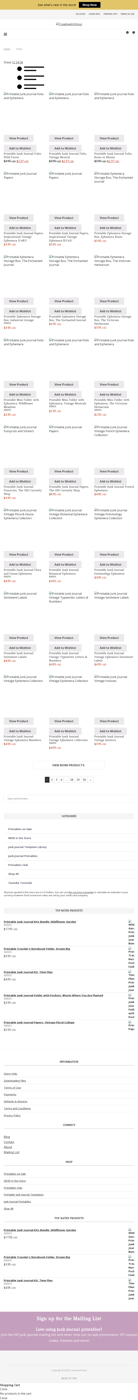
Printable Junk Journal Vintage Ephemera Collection (68, 738)
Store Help (94, 14)
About (8, 1147)
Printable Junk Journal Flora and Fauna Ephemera (22, 571)
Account (80, 14)
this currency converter (81, 892)
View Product (18, 138)
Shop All (13, 874)
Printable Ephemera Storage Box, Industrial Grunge (22, 318)
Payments (10, 1094)
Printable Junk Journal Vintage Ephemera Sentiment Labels (113, 656)
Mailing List (11, 1152)
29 (78, 780)
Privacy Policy (12, 1115)
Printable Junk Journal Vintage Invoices (109, 738)
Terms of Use (127, 14)
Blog (7, 1137)
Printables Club (18, 865)
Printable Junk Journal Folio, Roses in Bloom (113, 155)
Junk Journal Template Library (27, 847)
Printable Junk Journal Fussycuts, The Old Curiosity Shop (23, 490)
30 (84, 780)
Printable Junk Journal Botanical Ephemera (64, 571)
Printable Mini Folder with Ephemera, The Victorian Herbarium (111, 403)
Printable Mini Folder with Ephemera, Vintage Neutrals (67, 401)
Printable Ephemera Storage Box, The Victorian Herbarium (112, 320)
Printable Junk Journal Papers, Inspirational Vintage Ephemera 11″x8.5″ (24, 236)
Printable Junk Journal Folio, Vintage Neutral (68, 155)
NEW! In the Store (15, 1180)
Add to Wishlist (20, 148)
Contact (9, 1142)
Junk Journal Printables (23, 856)
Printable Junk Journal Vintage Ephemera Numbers (22, 738)
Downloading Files (15, 1080)
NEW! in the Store (19, 838)
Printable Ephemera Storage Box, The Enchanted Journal (67, 318)
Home (7, 49)
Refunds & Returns (15, 1101)
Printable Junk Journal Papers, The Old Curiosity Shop (69, 488)
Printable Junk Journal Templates (24, 1194)
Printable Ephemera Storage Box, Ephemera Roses (112, 234)
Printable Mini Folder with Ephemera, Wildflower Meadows (21, 403)
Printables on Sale (20, 829)
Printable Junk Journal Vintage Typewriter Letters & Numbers (68, 656)
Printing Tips (110, 14)
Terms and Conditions (17, 1108)
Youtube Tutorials (20, 883)
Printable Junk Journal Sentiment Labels (18, 654)
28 (71, 780)
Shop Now (89, 5)
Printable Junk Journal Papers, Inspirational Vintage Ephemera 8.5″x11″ (69, 236)
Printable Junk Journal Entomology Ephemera (109, 571)
